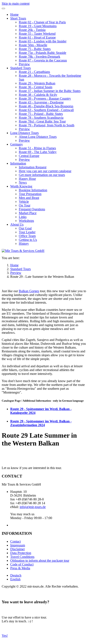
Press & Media (20, 568)
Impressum (17, 545)
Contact (15, 541)
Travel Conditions (22, 557)
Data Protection (20, 553)
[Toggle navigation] (3, 8)
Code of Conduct (22, 564)
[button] (18, 18)
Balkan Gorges (29, 291)
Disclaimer (17, 549)
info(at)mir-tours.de (33, 507)
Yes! (5, 635)
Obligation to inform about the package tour (39, 560)
